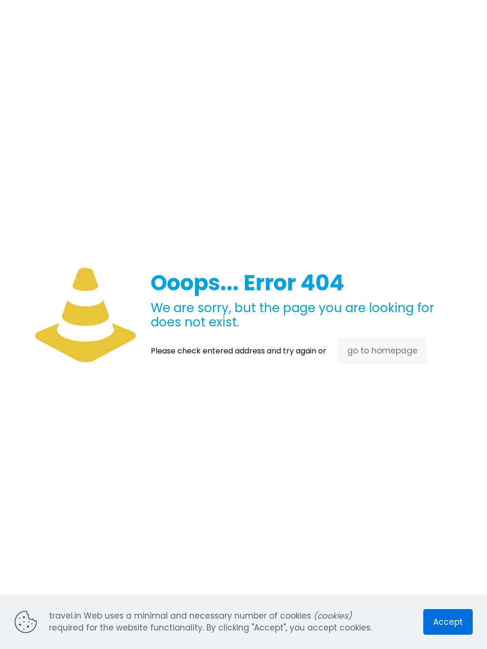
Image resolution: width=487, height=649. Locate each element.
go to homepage (382, 350)
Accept (448, 622)
